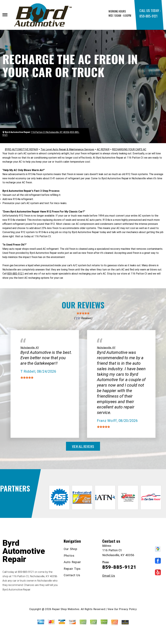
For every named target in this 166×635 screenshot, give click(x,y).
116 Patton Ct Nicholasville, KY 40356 (50, 132)
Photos (69, 555)
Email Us (108, 575)
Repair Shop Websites (65, 609)
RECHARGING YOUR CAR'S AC (129, 149)
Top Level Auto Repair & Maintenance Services (67, 149)
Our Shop (70, 549)
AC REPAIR (103, 149)
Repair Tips (72, 569)
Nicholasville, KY (29, 347)
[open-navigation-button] (4, 14)
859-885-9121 (148, 15)
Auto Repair (72, 562)
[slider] (83, 313)
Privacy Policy (128, 609)
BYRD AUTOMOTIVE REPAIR (21, 149)
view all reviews (83, 446)
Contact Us (72, 575)
